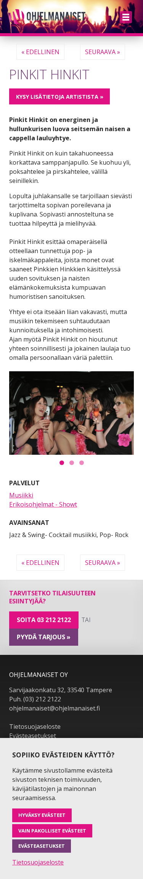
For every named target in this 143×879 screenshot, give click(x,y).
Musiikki (21, 495)
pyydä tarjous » (44, 637)
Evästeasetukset (32, 735)
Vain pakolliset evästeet (52, 830)
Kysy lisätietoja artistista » (59, 96)
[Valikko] (126, 17)
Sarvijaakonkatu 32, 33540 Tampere (60, 690)
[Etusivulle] (47, 16)
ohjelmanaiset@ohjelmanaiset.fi (54, 708)
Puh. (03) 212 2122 (35, 699)
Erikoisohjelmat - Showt (43, 504)
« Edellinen (40, 52)
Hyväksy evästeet (42, 815)
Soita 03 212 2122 (44, 620)
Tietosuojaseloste (35, 726)
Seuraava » (102, 52)
